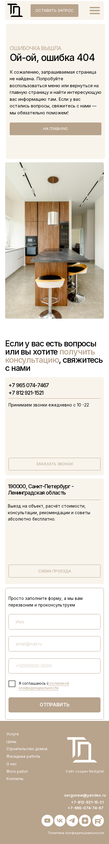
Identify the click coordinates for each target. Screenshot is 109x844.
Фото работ (17, 771)
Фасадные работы (23, 756)
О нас (11, 764)
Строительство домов (27, 749)
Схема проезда (54, 571)
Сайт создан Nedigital (85, 771)
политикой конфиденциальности (44, 685)
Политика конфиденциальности (76, 833)
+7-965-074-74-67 (86, 808)
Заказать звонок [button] (54, 464)
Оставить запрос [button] (54, 10)
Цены (11, 741)
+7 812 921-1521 (25, 393)
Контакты (14, 778)
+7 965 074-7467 (28, 385)
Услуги (12, 734)
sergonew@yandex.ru (85, 795)
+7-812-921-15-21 (87, 802)
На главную (55, 128)
